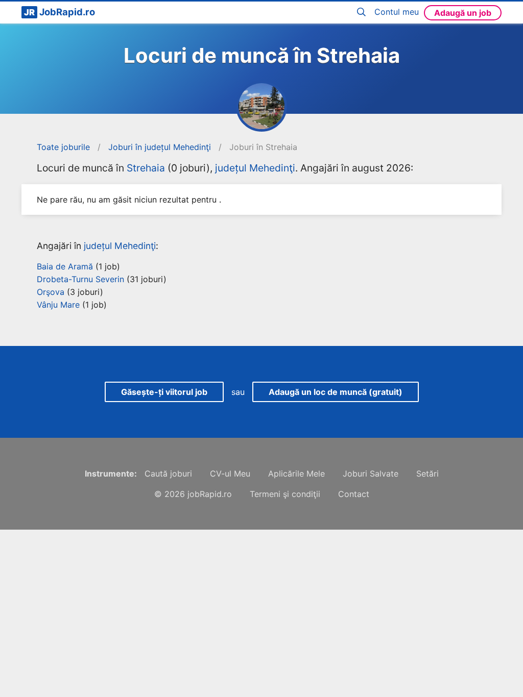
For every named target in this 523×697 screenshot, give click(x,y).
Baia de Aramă (65, 266)
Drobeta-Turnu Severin (80, 279)
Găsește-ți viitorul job (164, 392)
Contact (353, 494)
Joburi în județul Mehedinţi (159, 147)
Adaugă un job (462, 13)
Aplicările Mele (296, 473)
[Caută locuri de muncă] (363, 12)
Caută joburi (168, 473)
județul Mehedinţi (255, 168)
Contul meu (396, 12)
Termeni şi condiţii (285, 494)
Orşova (50, 292)
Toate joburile (63, 147)
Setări (427, 473)
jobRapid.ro (209, 494)
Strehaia (146, 168)
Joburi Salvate (370, 473)
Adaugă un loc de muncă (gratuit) (335, 392)
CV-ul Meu (230, 473)
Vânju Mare (58, 305)
